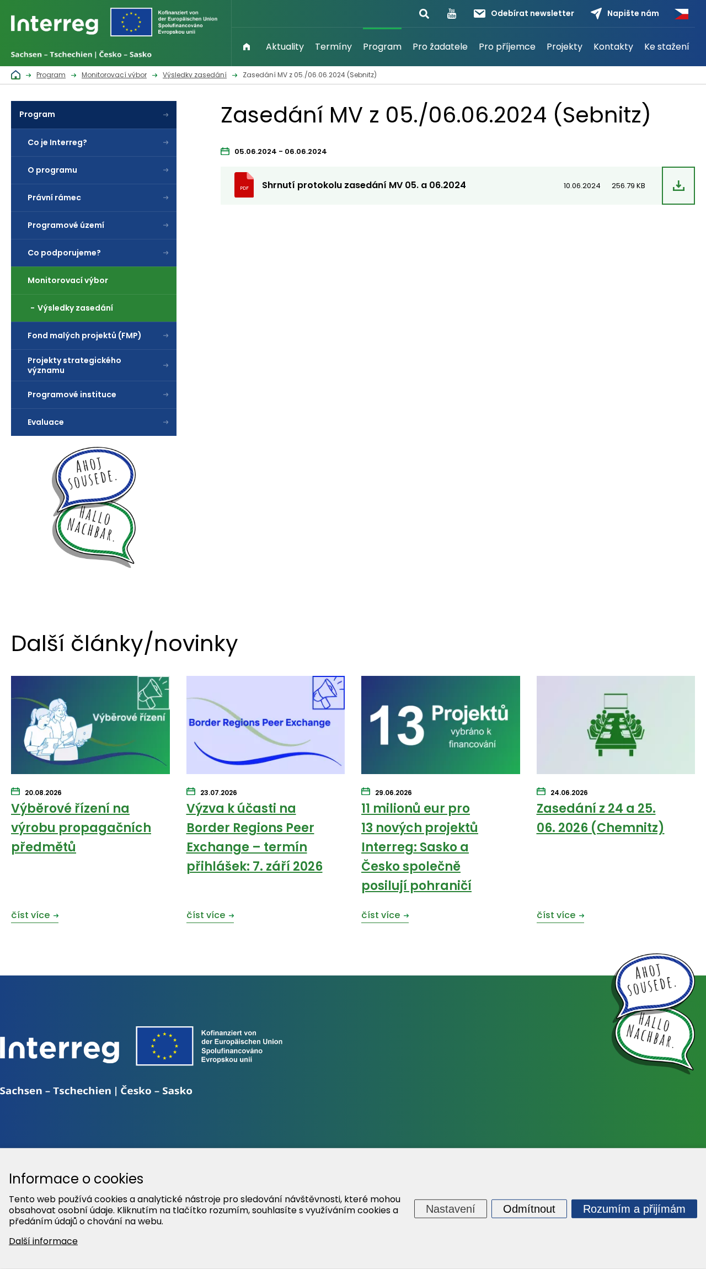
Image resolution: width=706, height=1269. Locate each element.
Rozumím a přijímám (634, 1208)
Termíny (333, 46)
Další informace (43, 1241)
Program (382, 46)
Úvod (246, 47)
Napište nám (633, 13)
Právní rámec (54, 197)
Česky (681, 14)
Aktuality (285, 46)
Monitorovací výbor (68, 280)
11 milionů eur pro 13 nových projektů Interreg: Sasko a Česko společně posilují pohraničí (419, 847)
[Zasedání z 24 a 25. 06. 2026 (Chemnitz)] (616, 725)
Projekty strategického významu (74, 365)
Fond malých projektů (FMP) (85, 335)
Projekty (564, 46)
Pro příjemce (507, 46)
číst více (30, 915)
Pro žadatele (440, 46)
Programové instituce (72, 394)
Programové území (66, 225)
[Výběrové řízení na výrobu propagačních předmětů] (90, 725)
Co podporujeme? (64, 252)
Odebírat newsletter (532, 13)
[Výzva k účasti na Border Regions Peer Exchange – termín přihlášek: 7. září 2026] (265, 725)
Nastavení (450, 1208)
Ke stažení (666, 46)
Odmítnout (529, 1208)
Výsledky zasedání (75, 307)
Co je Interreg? (57, 142)
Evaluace (46, 422)
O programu (52, 169)
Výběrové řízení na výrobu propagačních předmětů (81, 828)
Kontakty (613, 46)
